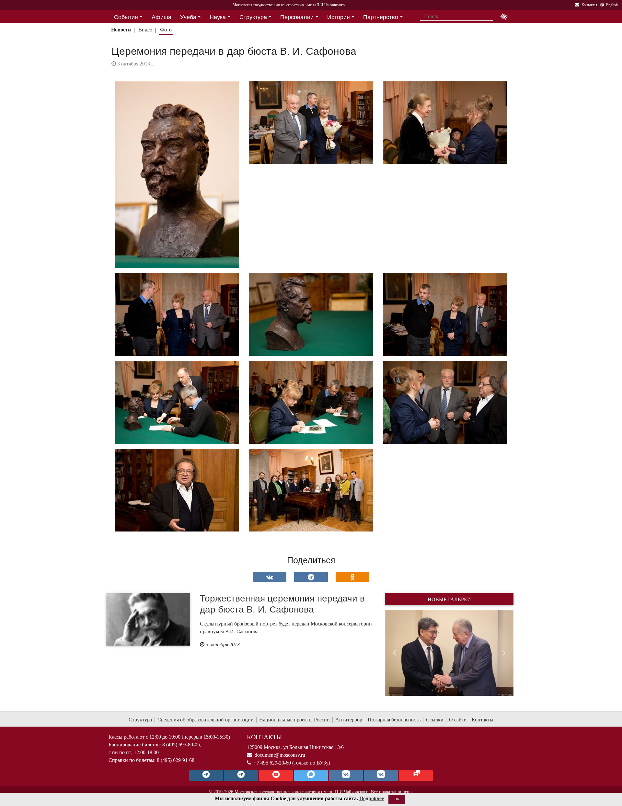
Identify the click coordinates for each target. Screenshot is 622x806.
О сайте (457, 719)
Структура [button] (253, 17)
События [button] (126, 17)
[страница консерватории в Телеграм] (206, 775)
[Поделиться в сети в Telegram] (311, 577)
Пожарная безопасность (394, 719)
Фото (166, 29)
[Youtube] (276, 775)
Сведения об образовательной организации (205, 719)
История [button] (338, 17)
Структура (140, 719)
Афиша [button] (161, 17)
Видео (145, 29)
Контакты (482, 719)
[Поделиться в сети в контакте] (269, 577)
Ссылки (434, 719)
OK (397, 799)
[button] (394, 653)
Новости (121, 29)
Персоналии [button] (297, 17)
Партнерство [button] (380, 17)
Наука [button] (218, 17)
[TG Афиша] (241, 775)
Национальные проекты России (294, 719)
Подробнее (371, 798)
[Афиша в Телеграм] (416, 775)
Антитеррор (348, 719)
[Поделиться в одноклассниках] (352, 577)
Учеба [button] (188, 17)
